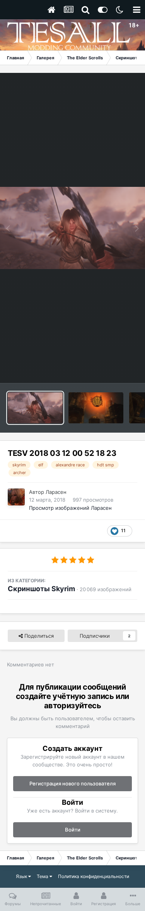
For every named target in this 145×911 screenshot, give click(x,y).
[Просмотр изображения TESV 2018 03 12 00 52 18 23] (35, 407)
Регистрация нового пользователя (72, 783)
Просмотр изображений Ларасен (70, 508)
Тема (43, 876)
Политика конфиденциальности (93, 876)
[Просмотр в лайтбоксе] (72, 228)
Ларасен (56, 492)
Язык (22, 876)
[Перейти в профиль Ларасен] (16, 497)
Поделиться (38, 636)
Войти (72, 829)
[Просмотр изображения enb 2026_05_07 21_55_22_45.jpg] (95, 407)
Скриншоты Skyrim (41, 589)
